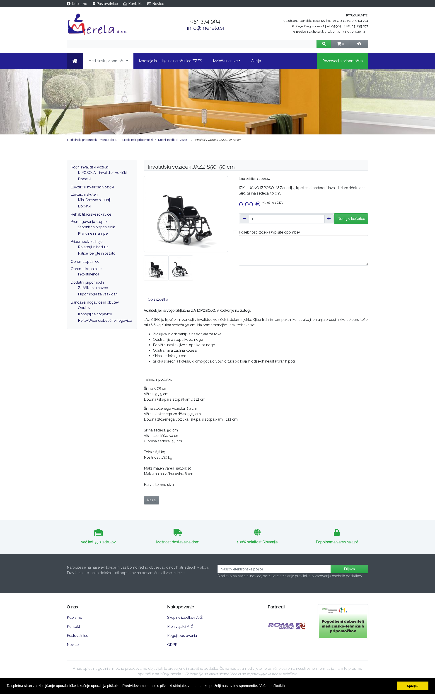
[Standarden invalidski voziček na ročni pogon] (186, 214)
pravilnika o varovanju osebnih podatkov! (329, 576)
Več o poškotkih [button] (272, 686)
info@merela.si (205, 27)
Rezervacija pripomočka (342, 61)
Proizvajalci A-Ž (180, 626)
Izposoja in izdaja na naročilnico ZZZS (170, 61)
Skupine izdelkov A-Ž (185, 617)
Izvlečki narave (225, 61)
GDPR (172, 645)
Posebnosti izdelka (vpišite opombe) (269, 232)
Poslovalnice (107, 4)
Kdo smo (79, 4)
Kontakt (135, 4)
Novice (158, 4)
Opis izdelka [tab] (158, 299)
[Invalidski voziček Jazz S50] (156, 267)
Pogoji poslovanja (182, 635)
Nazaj (151, 500)
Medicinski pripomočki (106, 61)
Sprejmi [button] (412, 686)
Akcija (256, 61)
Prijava (349, 569)
